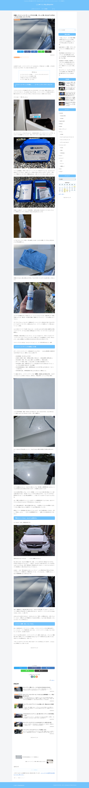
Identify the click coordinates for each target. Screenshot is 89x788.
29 (64, 191)
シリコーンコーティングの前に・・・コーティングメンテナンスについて (34, 74)
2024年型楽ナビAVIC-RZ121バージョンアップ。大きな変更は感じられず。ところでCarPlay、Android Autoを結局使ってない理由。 (67, 56)
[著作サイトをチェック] (32, 677)
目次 (33, 72)
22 (64, 190)
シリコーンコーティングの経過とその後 (28, 76)
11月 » (62, 194)
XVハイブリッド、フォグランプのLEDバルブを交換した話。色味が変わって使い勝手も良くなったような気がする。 (67, 72)
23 (67, 190)
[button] (48, 51)
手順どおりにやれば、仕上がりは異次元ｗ (29, 77)
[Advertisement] (34, 61)
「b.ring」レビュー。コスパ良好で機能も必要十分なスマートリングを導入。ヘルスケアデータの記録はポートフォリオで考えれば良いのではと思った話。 (67, 41)
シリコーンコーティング (25, 57)
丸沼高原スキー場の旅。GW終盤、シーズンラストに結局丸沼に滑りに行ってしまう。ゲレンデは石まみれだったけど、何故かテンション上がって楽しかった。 (67, 64)
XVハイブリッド (17, 57)
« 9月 (60, 194)
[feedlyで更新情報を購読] (34, 677)
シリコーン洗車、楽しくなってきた (27, 79)
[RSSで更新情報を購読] (37, 677)
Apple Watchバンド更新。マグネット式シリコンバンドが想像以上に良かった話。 (67, 49)
